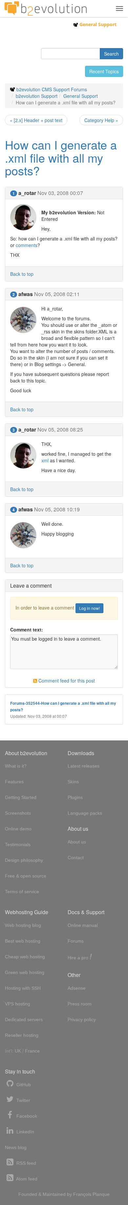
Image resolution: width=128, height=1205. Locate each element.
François (82, 1194)
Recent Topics (104, 71)
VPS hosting (17, 1003)
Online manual (83, 925)
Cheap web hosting (25, 956)
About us (77, 841)
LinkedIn (24, 1131)
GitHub (23, 1084)
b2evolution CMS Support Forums (51, 89)
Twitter (22, 1100)
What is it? (16, 766)
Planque (101, 1194)
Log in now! (89, 608)
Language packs (85, 813)
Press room (80, 1003)
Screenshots (18, 813)
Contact (76, 857)
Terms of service (22, 891)
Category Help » (101, 120)
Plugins (75, 797)
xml (45, 460)
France (32, 1051)
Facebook (26, 1116)
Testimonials (18, 844)
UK (18, 1051)
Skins (73, 781)
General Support (97, 24)
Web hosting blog (23, 925)
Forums (76, 941)
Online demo (18, 828)
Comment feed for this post (66, 680)
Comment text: (26, 629)
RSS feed (25, 1163)
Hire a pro (80, 957)
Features (14, 781)
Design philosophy (24, 860)
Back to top (21, 274)
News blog (16, 1147)
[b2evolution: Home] (45, 8)
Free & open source (25, 875)
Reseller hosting (21, 1035)
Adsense (77, 988)
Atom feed (26, 1178)
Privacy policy (82, 1019)
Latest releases (83, 766)
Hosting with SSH (23, 988)
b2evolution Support (36, 96)
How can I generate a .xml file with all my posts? (61, 157)
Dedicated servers (24, 1019)
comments (26, 245)
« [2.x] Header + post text (36, 120)
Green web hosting (24, 972)
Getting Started (20, 797)
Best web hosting (22, 941)
